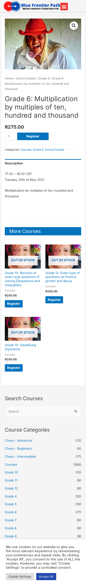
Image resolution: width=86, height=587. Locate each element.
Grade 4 (11, 496)
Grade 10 (11, 472)
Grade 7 (11, 520)
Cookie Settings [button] (19, 576)
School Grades (26, 78)
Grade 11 (11, 480)
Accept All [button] (46, 576)
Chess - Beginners (18, 448)
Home (9, 78)
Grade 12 (11, 488)
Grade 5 (11, 504)
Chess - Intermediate (20, 456)
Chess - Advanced (18, 440)
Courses (26, 149)
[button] (64, 6)
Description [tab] (14, 163)
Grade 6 (44, 78)
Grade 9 (11, 536)
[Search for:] (43, 411)
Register (32, 136)
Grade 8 (11, 528)
